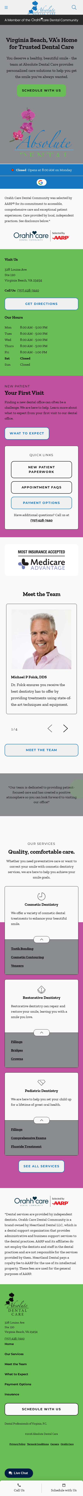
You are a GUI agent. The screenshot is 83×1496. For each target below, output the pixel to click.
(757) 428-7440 (28, 290)
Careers (54, 1444)
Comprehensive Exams (28, 1138)
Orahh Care (67, 1444)
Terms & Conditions (38, 1444)
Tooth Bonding (22, 948)
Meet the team (41, 750)
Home (9, 1344)
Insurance (12, 1394)
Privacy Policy (17, 1444)
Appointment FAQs (42, 487)
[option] (41, 662)
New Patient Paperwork (41, 469)
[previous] (55, 728)
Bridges (17, 1050)
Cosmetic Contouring (27, 957)
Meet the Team (16, 1364)
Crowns (17, 1059)
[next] (70, 728)
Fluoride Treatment (26, 1146)
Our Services (14, 1354)
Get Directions (41, 304)
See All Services (41, 1166)
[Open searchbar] (74, 7)
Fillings (16, 1042)
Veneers (17, 965)
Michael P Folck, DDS (29, 677)
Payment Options (41, 503)
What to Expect (27, 433)
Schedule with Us (41, 90)
